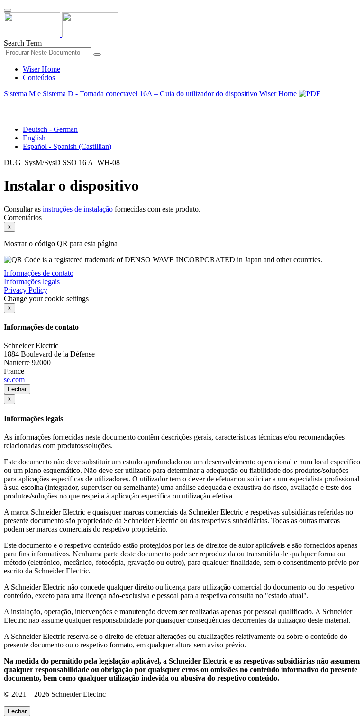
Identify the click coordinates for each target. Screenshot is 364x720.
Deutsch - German (50, 129)
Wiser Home (41, 69)
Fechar (17, 389)
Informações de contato (38, 273)
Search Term (23, 43)
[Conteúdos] (7, 105)
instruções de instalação (78, 209)
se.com (14, 380)
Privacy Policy (25, 290)
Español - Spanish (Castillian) (67, 146)
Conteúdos (39, 78)
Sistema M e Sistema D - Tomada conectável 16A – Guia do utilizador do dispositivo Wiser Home (151, 94)
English (34, 138)
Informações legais (32, 281)
